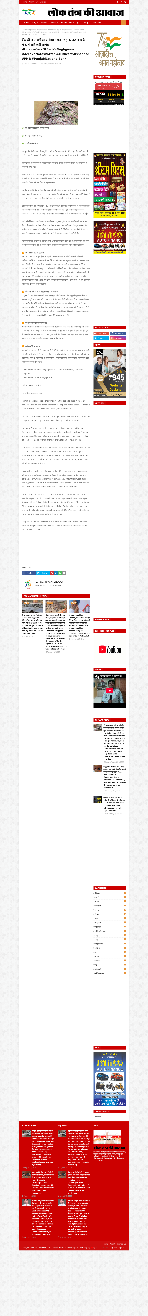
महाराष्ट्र (110, 961)
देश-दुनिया (110, 922)
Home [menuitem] (26, 22)
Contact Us (121, 1244)
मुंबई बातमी (110, 969)
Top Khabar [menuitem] (66, 22)
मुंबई (110, 965)
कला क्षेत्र (110, 897)
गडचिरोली (110, 906)
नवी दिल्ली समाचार (110, 931)
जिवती (110, 918)
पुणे (110, 952)
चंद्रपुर (110, 910)
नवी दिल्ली (110, 927)
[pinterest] (125, 2)
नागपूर (110, 939)
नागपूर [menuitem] (34, 22)
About (31, 2)
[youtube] (101, 333)
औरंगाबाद (110, 893)
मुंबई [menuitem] (78, 22)
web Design (41, 2)
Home (24, 2)
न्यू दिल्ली (110, 948)
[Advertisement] (56, 83)
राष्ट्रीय (30, 30)
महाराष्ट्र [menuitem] (53, 22)
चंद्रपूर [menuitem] (86, 22)
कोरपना (110, 901)
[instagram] (121, 2)
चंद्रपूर (110, 914)
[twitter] (117, 2)
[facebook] (114, 2)
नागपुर (110, 935)
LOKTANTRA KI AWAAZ (32, 64)
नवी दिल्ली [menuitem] (96, 22)
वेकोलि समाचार (110, 973)
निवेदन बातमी (110, 944)
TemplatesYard (102, 1247)
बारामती (110, 956)
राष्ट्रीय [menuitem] (43, 22)
